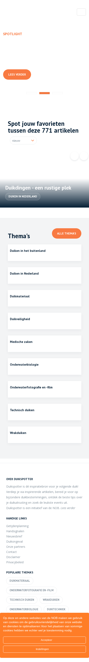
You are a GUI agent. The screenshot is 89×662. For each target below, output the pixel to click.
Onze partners (15, 547)
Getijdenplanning (17, 526)
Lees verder (17, 74)
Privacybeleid (15, 562)
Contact (11, 552)
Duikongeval (14, 541)
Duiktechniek (56, 609)
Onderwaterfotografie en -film (32, 590)
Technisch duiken (22, 600)
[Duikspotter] (26, 13)
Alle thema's (66, 233)
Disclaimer (13, 557)
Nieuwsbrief (14, 536)
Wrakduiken (51, 600)
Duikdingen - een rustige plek (38, 187)
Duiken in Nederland (22, 196)
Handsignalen (15, 531)
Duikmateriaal (20, 581)
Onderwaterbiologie (20, 61)
